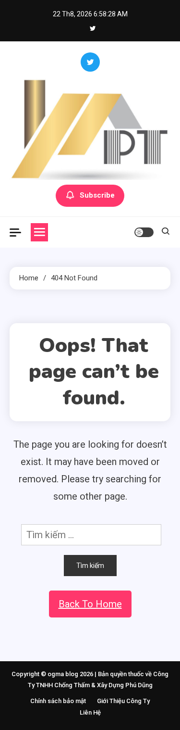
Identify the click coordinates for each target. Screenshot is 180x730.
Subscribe (97, 195)
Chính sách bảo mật (58, 701)
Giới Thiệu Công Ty (123, 701)
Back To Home (90, 604)
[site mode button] (144, 232)
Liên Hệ (90, 712)
